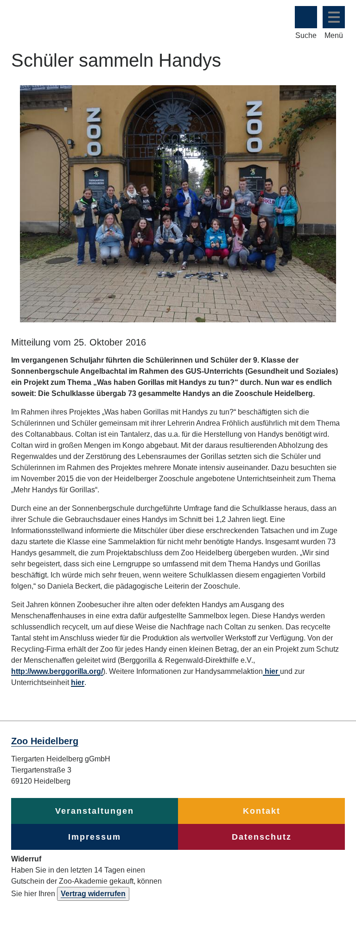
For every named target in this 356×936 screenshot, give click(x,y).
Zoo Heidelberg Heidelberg (127, 17)
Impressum (94, 837)
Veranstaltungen (94, 811)
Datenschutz (262, 837)
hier (271, 671)
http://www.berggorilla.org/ (57, 671)
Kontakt (261, 811)
